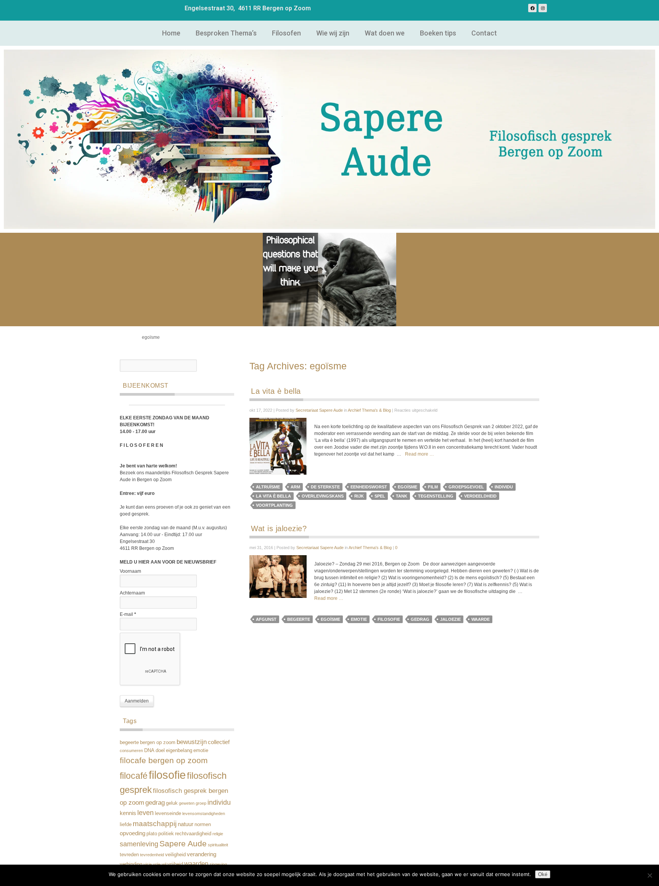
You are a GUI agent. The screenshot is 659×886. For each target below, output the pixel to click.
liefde (126, 824)
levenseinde (168, 813)
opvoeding (132, 833)
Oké (542, 874)
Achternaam (132, 593)
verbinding (131, 864)
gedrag (155, 802)
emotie (200, 750)
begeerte (129, 742)
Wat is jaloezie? (279, 528)
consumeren (131, 750)
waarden (196, 863)
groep (201, 803)
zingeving (218, 864)
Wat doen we (385, 33)
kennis (128, 813)
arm (295, 487)
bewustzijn (192, 742)
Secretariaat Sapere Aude (319, 410)
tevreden (129, 854)
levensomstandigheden (203, 813)
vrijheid (175, 864)
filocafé (134, 776)
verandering (201, 854)
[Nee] (649, 875)
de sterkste (325, 487)
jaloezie (450, 619)
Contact (484, 33)
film (433, 487)
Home (171, 33)
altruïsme (268, 487)
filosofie (167, 774)
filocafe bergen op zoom (164, 760)
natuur (185, 824)
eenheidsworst (368, 487)
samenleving (139, 844)
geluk (172, 803)
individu (219, 802)
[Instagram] (542, 8)
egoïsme (407, 487)
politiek (166, 833)
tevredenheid (152, 854)
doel (160, 750)
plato (151, 833)
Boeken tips (438, 33)
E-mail (128, 614)
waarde (480, 619)
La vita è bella (276, 391)
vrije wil (159, 864)
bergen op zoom (157, 742)
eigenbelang (179, 750)
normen (202, 824)
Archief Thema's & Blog (369, 410)
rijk (359, 496)
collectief (219, 742)
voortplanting (274, 505)
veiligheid (175, 854)
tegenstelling (435, 496)
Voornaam (130, 571)
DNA (149, 750)
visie (147, 864)
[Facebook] (532, 8)
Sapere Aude (183, 843)
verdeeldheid (480, 496)
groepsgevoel (466, 487)
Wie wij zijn (332, 33)
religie (217, 833)
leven (145, 813)
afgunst (266, 619)
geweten (186, 803)
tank (401, 496)
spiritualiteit (218, 845)
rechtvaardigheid (193, 833)
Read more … (419, 454)
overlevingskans (323, 496)
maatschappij (155, 823)
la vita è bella (273, 496)
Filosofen (286, 33)
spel (380, 496)
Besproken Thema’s (226, 33)
